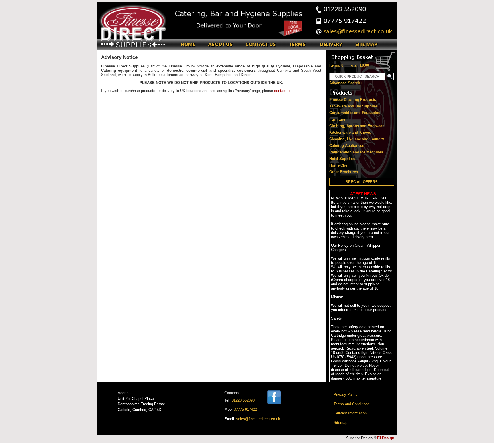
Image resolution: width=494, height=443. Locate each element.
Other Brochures (343, 172)
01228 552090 (243, 400)
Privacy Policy (346, 394)
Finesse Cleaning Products (352, 99)
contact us (283, 91)
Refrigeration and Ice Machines (356, 152)
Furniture (337, 119)
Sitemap (340, 422)
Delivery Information (350, 413)
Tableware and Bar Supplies (353, 106)
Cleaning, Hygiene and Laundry (356, 139)
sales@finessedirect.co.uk (258, 419)
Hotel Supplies (342, 159)
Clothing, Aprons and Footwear (356, 126)
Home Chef (338, 165)
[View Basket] (361, 56)
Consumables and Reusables (354, 113)
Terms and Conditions (352, 404)
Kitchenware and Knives (350, 132)
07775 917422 (245, 409)
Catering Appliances (346, 145)
